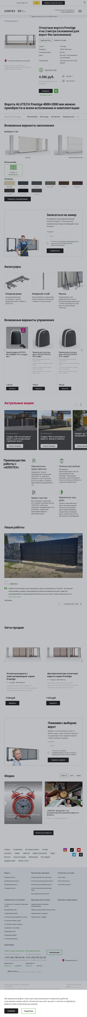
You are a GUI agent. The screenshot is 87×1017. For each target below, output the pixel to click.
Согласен (11, 1011)
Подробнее (28, 1011)
